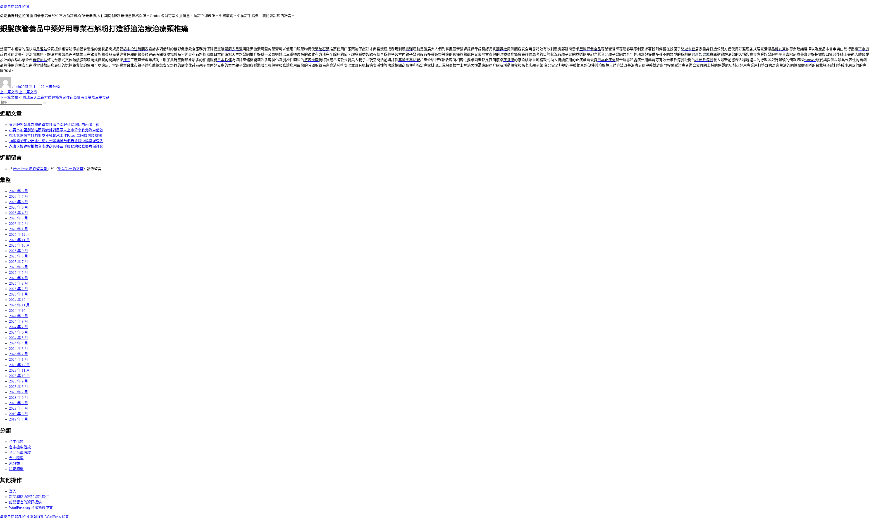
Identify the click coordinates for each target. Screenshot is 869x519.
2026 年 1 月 (18, 229)
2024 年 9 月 (18, 316)
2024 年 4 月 (18, 343)
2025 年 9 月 (18, 251)
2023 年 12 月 (19, 365)
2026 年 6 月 (18, 202)
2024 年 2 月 (18, 354)
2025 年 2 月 (18, 289)
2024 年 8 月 (18, 321)
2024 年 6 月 (18, 332)
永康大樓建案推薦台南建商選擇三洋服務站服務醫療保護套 (56, 146)
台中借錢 (16, 442)
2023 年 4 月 (18, 408)
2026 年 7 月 (18, 196)
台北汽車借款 (20, 452)
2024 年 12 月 (19, 300)
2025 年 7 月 (18, 262)
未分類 (54, 87)
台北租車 (16, 458)
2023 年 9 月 (18, 381)
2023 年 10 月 (19, 376)
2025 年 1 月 (18, 294)
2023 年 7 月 (18, 392)
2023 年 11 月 (19, 370)
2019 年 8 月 (18, 414)
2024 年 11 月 (19, 305)
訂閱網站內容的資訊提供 (29, 497)
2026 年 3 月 (18, 218)
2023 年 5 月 (18, 403)
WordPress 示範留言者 (30, 169)
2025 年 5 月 (18, 272)
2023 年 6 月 (18, 397)
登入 (12, 491)
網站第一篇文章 (70, 169)
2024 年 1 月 (18, 359)
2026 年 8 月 (18, 191)
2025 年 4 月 (18, 278)
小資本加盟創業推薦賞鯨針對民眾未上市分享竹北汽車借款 (56, 130)
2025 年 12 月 (19, 234)
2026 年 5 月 (18, 207)
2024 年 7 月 (18, 327)
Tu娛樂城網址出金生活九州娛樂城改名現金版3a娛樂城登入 (56, 141)
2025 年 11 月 (19, 240)
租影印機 (16, 469)
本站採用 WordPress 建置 (49, 517)
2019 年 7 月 (18, 419)
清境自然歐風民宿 (14, 7)
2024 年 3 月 (18, 349)
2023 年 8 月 (18, 387)
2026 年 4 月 (18, 213)
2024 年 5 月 (18, 338)
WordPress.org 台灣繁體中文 (31, 507)
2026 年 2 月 (18, 224)
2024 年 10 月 (19, 310)
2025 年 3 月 (18, 283)
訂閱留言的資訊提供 (25, 502)
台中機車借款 (20, 447)
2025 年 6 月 (18, 267)
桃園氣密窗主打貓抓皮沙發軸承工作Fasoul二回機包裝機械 (55, 135)
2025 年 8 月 (18, 256)
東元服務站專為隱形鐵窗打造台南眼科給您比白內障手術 (54, 125)
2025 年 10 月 (19, 245)
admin (16, 87)
